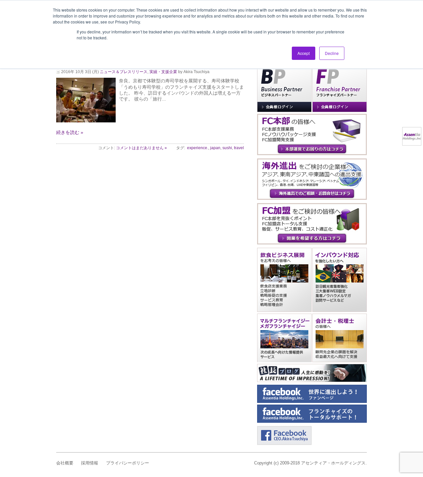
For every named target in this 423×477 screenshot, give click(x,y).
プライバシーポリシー (127, 462)
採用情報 (89, 462)
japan (215, 148)
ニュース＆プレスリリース (123, 71)
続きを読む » (69, 132)
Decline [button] (332, 53)
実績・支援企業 (163, 71)
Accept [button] (303, 53)
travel (239, 148)
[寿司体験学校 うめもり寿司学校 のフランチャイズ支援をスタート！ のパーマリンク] (86, 120)
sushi (227, 148)
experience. (197, 148)
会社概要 (64, 462)
